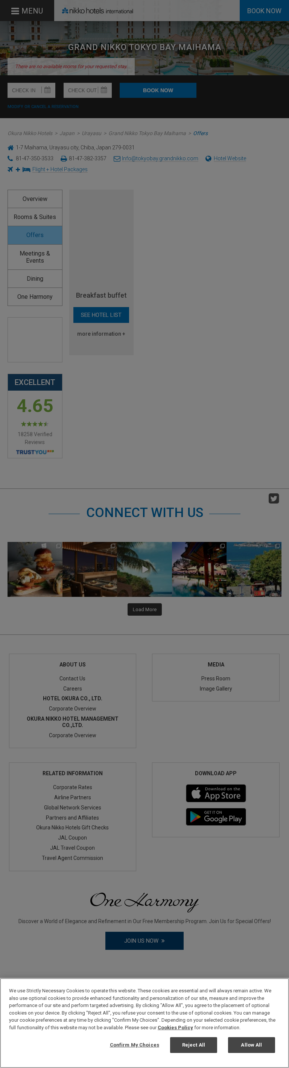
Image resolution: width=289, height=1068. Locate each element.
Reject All (193, 1045)
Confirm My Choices (134, 1045)
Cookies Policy (175, 1027)
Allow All (251, 1045)
